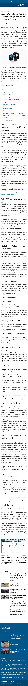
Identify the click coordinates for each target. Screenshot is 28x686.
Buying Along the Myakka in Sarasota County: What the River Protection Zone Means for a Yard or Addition (18, 577)
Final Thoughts (8, 120)
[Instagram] (18, 683)
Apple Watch (22, 539)
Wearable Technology (15, 552)
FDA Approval (5, 545)
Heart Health (21, 545)
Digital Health (20, 543)
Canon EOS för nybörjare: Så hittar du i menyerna (12, 677)
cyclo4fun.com (5, 191)
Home (2, 10)
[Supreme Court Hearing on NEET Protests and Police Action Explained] (5, 597)
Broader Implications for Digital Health (13, 113)
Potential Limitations (9, 111)
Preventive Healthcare (7, 550)
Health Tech (13, 545)
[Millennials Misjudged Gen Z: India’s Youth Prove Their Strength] (5, 591)
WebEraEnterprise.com (17, 192)
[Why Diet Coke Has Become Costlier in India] (5, 585)
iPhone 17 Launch (15, 548)
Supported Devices (8, 102)
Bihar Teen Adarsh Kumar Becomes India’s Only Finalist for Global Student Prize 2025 (7, 560)
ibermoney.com (5, 192)
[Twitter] (20, 683)
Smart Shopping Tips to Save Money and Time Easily (13, 672)
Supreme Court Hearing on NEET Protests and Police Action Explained (18, 597)
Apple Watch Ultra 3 (18, 541)
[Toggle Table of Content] (2, 90)
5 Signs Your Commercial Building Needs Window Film (13, 674)
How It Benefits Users (9, 107)
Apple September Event (11, 539)
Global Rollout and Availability (11, 99)
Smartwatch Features (20, 550)
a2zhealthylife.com (6, 189)
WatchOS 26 (5, 552)
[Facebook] (15, 683)
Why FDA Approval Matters (10, 97)
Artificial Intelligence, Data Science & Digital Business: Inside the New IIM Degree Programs (18, 604)
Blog (5, 10)
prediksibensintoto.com (7, 194)
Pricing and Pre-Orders (10, 104)
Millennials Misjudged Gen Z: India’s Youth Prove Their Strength (18, 591)
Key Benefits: (9, 108)
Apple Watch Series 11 (7, 541)
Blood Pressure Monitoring (8, 543)
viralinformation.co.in (19, 189)
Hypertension (5, 548)
